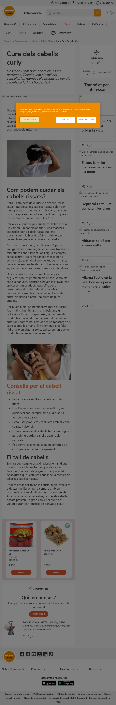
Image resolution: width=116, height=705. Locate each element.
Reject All (65, 119)
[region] (58, 115)
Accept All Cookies (86, 119)
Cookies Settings (29, 119)
